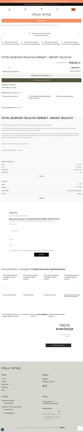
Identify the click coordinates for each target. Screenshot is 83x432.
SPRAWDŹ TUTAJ (53, 4)
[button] (41, 21)
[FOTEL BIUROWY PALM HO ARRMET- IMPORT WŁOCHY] (41, 99)
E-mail (11, 245)
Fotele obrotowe (23, 25)
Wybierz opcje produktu (40, 75)
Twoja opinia (15, 231)
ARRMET (19, 108)
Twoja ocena (13, 224)
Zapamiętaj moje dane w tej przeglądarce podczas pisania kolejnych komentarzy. (32, 250)
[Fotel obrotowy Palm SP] (15, 99)
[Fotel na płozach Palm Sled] (68, 99)
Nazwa (11, 239)
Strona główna (5, 25)
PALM (20, 93)
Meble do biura (14, 25)
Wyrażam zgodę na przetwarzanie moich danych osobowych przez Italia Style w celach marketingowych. (52, 418)
